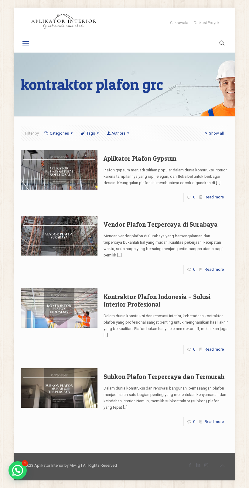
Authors (118, 133)
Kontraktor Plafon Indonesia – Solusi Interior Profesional (157, 300)
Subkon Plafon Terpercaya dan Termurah (164, 376)
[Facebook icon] (190, 465)
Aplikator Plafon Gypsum (140, 158)
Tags (91, 133)
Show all (216, 133)
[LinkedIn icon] (198, 465)
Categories (59, 133)
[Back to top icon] (222, 465)
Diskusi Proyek (207, 23)
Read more (214, 197)
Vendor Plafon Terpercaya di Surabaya (161, 224)
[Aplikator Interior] (64, 21)
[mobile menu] (26, 44)
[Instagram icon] (206, 465)
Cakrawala (179, 23)
